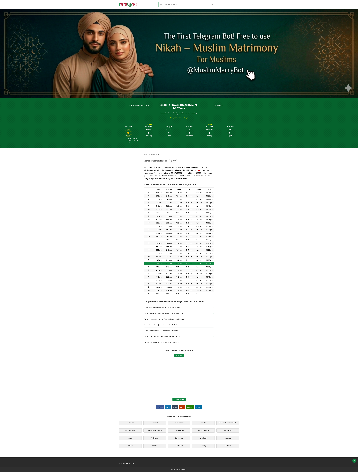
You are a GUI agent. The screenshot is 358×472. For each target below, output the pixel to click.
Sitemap (122, 463)
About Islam (130, 463)
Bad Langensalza (203, 430)
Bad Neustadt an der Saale (227, 423)
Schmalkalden (179, 430)
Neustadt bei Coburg (155, 430)
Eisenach (228, 446)
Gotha (130, 438)
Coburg (203, 446)
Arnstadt (228, 438)
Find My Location (179, 399)
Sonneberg (179, 438)
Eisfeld (203, 423)
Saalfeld (154, 446)
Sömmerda (227, 430)
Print (174, 161)
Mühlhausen (179, 446)
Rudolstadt (203, 438)
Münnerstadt (179, 423)
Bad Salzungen (130, 430)
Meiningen (154, 438)
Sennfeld (155, 423)
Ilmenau (130, 446)
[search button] (212, 4)
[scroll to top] (354, 461)
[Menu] (161, 4)
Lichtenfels (130, 423)
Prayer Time (128, 4)
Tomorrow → (219, 105)
